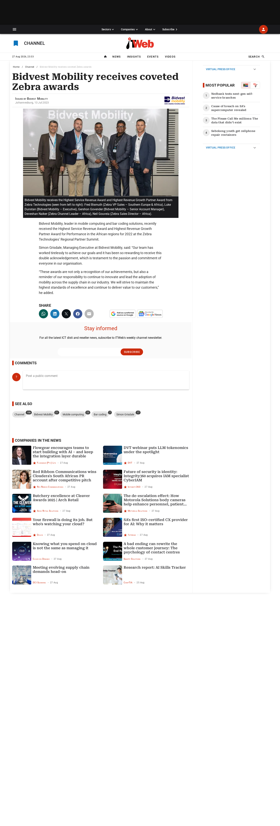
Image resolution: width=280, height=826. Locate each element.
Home (16, 67)
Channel (29, 67)
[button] (14, 29)
